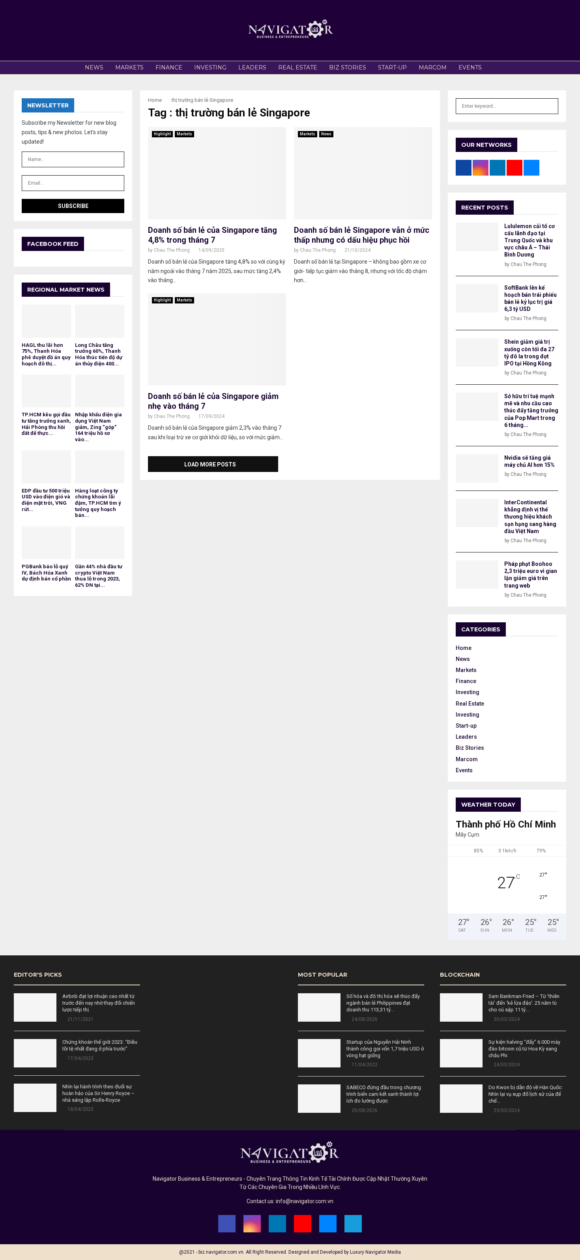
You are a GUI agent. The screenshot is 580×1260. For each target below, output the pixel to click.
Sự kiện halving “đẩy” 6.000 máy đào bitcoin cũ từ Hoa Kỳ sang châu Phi (524, 1048)
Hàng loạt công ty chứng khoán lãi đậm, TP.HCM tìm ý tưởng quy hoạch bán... (98, 503)
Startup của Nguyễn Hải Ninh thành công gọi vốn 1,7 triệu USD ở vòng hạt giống (385, 1048)
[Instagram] (252, 1223)
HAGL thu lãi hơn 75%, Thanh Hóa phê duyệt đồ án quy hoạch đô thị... (46, 354)
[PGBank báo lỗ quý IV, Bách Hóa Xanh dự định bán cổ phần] (46, 542)
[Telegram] (353, 1223)
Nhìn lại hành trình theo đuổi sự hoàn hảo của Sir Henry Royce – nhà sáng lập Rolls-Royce (98, 1093)
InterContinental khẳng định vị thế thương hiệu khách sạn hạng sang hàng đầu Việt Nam (530, 516)
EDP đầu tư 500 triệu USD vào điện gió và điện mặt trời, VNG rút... (46, 500)
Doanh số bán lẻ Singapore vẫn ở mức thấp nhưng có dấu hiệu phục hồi (361, 235)
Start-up (392, 67)
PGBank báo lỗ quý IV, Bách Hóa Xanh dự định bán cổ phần (46, 573)
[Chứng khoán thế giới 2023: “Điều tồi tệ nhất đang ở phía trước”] (35, 1053)
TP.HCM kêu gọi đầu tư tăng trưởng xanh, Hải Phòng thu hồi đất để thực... (46, 424)
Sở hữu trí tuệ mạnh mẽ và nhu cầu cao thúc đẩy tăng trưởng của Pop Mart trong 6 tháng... (531, 410)
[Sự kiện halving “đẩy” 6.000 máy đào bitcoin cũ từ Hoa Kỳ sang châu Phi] (461, 1053)
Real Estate (297, 67)
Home (463, 648)
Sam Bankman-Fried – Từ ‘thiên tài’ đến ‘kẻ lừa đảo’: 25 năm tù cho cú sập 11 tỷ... (523, 1003)
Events (470, 67)
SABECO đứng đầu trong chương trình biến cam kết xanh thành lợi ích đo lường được (383, 1094)
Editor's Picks (38, 974)
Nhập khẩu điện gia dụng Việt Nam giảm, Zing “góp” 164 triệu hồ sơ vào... (98, 427)
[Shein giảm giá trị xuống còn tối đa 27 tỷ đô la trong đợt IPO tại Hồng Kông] (477, 352)
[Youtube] (302, 1223)
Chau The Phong (172, 250)
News (94, 67)
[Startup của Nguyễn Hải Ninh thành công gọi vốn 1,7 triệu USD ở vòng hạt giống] (319, 1053)
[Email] (328, 1223)
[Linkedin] (277, 1223)
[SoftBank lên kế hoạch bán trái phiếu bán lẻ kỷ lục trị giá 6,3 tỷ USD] (477, 298)
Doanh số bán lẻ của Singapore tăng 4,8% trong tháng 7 (212, 235)
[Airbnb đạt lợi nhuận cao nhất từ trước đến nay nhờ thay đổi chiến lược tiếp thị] (35, 1007)
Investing (210, 67)
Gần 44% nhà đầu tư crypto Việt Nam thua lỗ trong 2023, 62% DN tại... (98, 576)
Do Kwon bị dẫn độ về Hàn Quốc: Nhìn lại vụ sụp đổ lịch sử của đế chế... (525, 1094)
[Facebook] (227, 1223)
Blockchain (460, 974)
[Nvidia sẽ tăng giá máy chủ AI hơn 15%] (477, 468)
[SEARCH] (550, 106)
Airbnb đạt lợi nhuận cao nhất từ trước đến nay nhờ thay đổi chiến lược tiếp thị (98, 1003)
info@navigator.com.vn (304, 1201)
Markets (129, 67)
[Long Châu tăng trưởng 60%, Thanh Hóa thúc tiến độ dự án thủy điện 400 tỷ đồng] (99, 321)
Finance (168, 67)
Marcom (433, 67)
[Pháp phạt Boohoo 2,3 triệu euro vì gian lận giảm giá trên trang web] (477, 574)
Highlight (162, 134)
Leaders (252, 67)
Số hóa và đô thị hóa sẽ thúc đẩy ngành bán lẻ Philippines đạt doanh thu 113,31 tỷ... (383, 1003)
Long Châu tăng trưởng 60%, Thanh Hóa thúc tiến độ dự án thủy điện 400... (98, 354)
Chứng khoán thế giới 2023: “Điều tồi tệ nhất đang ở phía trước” (99, 1045)
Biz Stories (347, 67)
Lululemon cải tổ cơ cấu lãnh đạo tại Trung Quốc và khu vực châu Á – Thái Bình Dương (529, 240)
